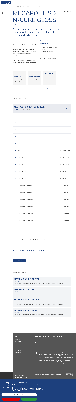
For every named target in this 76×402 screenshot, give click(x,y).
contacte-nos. (58, 375)
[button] (63, 99)
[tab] (42, 108)
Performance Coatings (19, 6)
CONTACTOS (18, 352)
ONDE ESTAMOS (18, 348)
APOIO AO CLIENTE (19, 350)
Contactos (19, 260)
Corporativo (18, 373)
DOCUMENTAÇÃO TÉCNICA (21, 346)
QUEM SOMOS (18, 339)
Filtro (53, 99)
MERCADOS (17, 343)
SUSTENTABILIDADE (19, 341)
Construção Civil (19, 375)
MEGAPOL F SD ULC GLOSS (33, 6)
